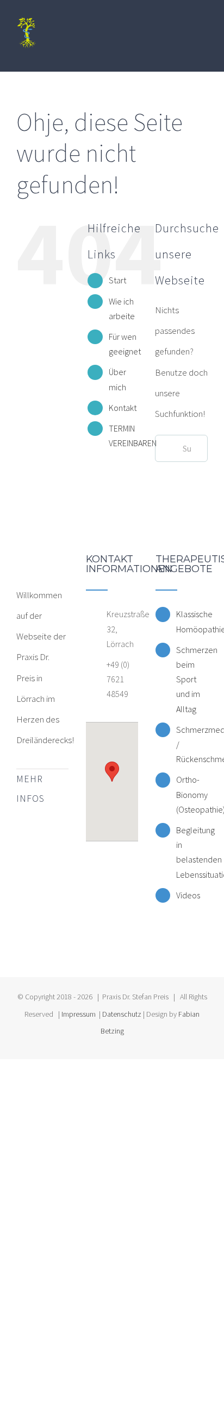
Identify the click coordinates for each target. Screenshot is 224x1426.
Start (117, 280)
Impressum (78, 1014)
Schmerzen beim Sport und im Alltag (192, 679)
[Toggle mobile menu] (203, 55)
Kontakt (122, 407)
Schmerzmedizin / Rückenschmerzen (192, 744)
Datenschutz (121, 1014)
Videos (188, 895)
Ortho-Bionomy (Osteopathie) (192, 794)
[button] (112, 771)
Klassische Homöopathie (192, 621)
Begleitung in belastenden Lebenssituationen (192, 852)
